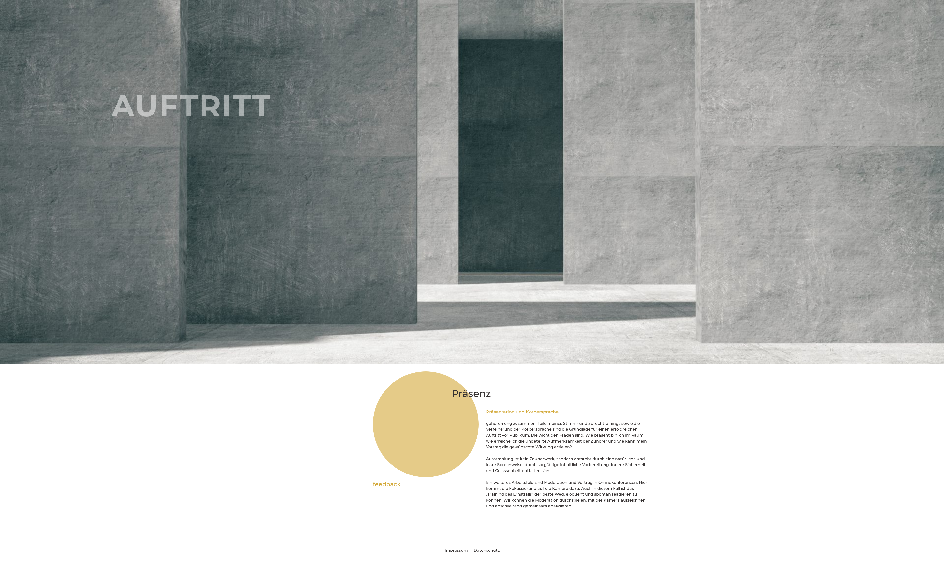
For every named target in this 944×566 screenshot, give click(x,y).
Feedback (387, 484)
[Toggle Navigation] (930, 22)
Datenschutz (487, 550)
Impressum (456, 550)
